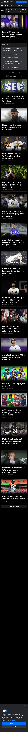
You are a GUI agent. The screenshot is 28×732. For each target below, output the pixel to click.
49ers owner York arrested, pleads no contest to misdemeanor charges (12, 62)
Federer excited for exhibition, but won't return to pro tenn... (11, 328)
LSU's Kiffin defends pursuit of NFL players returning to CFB (12, 34)
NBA (14, 5)
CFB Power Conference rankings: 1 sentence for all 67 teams (13, 412)
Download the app (21, 1)
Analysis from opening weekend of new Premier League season (13, 242)
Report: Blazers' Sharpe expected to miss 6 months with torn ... (13, 299)
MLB (20, 5)
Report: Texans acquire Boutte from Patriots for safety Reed (12, 58)
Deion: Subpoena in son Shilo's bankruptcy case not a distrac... (13, 213)
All (7, 76)
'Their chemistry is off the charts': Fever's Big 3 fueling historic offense (13, 66)
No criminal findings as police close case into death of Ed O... (12, 127)
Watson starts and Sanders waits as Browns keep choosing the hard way (12, 49)
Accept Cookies (14, 723)
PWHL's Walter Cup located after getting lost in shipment (13, 271)
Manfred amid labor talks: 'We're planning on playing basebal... (13, 470)
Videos (20, 76)
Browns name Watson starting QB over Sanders (13, 497)
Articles (13, 76)
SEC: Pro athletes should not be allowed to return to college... (13, 98)
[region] (14, 718)
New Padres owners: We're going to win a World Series (11, 156)
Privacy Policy (15, 720)
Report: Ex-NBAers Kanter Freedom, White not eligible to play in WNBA (13, 53)
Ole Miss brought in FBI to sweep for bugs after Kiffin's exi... (13, 357)
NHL (17, 5)
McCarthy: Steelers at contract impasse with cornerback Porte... (12, 441)
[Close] (24, 705)
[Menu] (2, 2)
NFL (10, 5)
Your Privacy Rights (14, 730)
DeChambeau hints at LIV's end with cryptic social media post (12, 184)
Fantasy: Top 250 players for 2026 (13, 385)
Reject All (14, 726)
